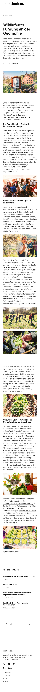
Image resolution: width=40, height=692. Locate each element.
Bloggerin (10, 150)
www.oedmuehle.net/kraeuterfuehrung (18, 503)
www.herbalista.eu (10, 523)
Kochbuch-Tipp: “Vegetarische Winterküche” (15, 604)
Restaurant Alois (10, 584)
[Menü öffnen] (36, 3)
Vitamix (27, 436)
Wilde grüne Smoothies (27, 511)
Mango (31, 624)
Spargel (9, 624)
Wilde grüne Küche (13, 513)
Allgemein (16, 63)
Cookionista (8, 651)
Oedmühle (17, 120)
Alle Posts (8, 15)
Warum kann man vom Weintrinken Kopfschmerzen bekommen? (17, 594)
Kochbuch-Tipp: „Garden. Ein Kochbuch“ (19, 576)
